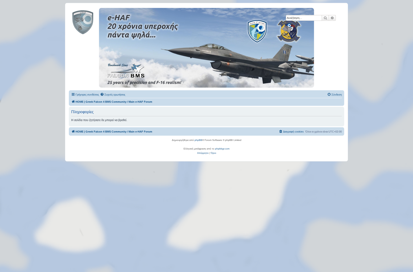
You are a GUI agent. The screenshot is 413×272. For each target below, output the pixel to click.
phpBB (198, 140)
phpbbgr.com (222, 148)
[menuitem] (112, 94)
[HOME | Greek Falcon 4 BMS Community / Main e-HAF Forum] (93, 21)
